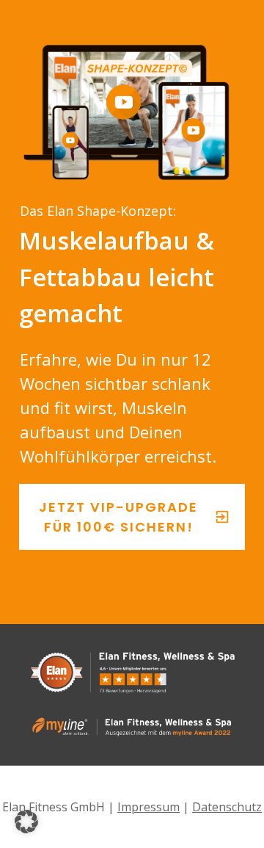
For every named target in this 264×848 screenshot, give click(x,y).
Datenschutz (227, 807)
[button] (26, 821)
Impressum (148, 807)
